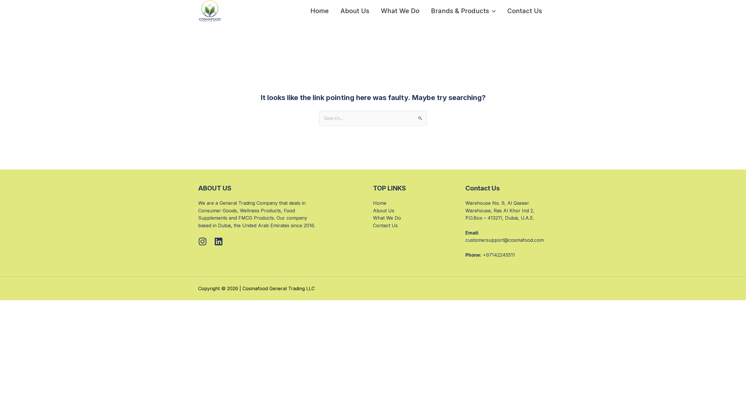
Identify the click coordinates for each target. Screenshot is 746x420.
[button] (492, 11)
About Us (354, 11)
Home (319, 11)
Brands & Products (460, 11)
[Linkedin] (218, 241)
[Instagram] (202, 241)
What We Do (400, 11)
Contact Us (524, 11)
